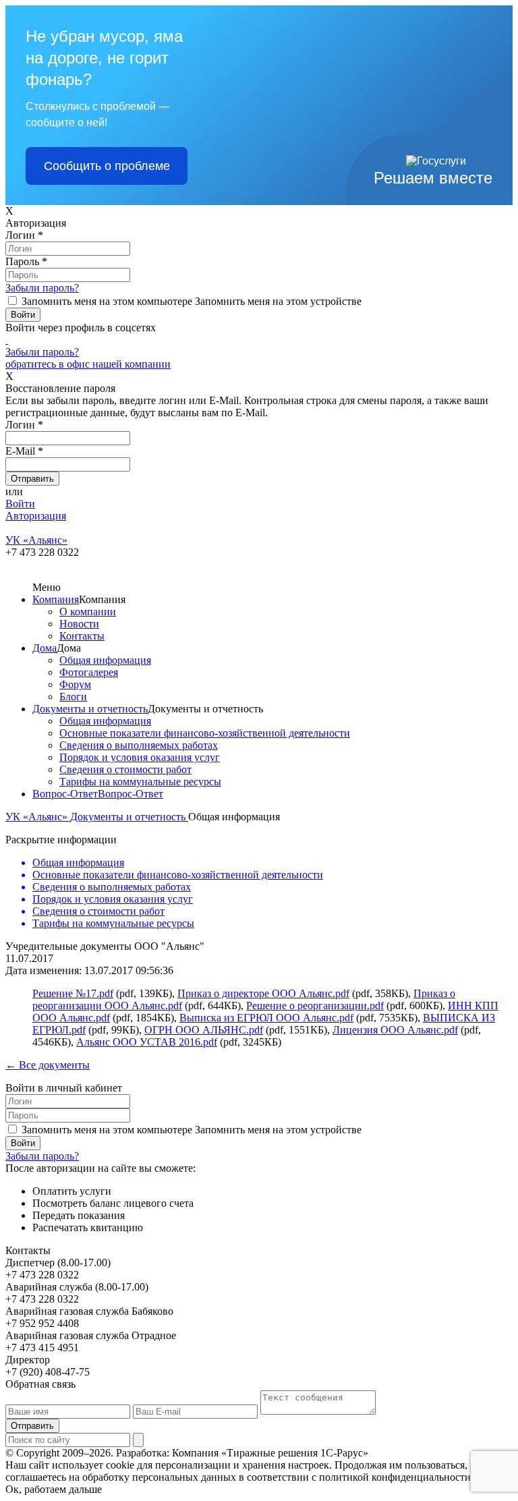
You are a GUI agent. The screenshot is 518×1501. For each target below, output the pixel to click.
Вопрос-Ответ (65, 793)
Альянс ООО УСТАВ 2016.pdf (146, 1042)
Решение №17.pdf (72, 993)
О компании (87, 611)
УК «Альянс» (37, 816)
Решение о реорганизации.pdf (315, 1005)
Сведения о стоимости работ (125, 769)
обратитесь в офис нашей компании (88, 364)
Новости (79, 623)
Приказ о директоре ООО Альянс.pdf (263, 993)
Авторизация (35, 515)
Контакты (82, 636)
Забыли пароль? (42, 287)
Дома (44, 648)
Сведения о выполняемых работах (138, 745)
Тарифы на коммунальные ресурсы (140, 781)
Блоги (73, 696)
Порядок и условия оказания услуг (139, 757)
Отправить (32, 1426)
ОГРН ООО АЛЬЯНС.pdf (203, 1030)
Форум (75, 684)
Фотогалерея (88, 672)
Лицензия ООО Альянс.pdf (395, 1030)
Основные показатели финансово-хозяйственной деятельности (204, 733)
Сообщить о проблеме (107, 166)
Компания (55, 599)
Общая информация (105, 660)
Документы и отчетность (90, 708)
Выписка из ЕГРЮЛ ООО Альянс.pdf (266, 1017)
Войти (20, 503)
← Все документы (47, 1065)
